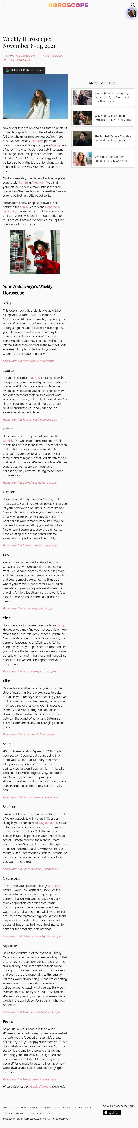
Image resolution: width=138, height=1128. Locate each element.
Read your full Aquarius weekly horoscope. (31, 1012)
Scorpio (30, 132)
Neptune (51, 207)
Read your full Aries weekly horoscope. (29, 361)
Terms (56, 1107)
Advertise (45, 1107)
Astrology (53, 55)
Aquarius (37, 182)
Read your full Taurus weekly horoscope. (30, 419)
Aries (34, 315)
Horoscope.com (22, 55)
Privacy (66, 1107)
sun (22, 207)
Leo (13, 571)
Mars (54, 145)
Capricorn (54, 886)
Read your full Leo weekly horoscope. (28, 608)
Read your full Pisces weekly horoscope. (30, 1079)
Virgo (62, 625)
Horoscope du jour (36, 1113)
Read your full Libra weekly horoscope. (29, 734)
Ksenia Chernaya (40, 1086)
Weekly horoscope (18, 60)
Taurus (34, 378)
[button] (49, 1113)
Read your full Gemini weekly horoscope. (30, 482)
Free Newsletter (29, 1107)
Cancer (47, 499)
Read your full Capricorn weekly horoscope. (32, 936)
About (6, 1107)
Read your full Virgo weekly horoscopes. (30, 671)
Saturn (23, 182)
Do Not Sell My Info (82, 1107)
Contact (8, 1113)
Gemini (7, 440)
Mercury (37, 141)
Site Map (19, 1113)
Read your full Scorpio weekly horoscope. (31, 797)
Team (15, 1107)
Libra (52, 688)
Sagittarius (46, 823)
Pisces (7, 211)
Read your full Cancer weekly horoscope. (30, 545)
